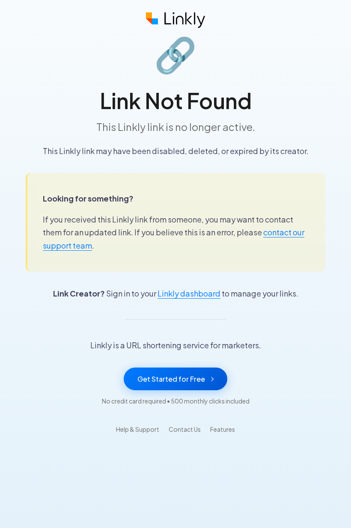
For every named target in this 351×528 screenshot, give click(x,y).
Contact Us (185, 429)
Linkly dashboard (189, 293)
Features (222, 429)
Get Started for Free (171, 378)
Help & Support (137, 429)
